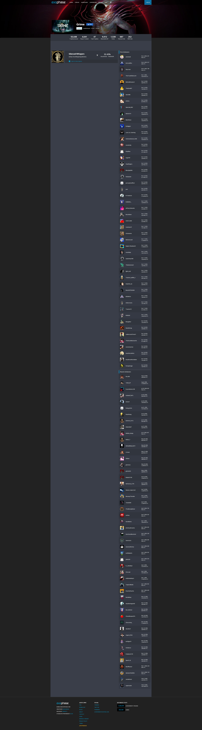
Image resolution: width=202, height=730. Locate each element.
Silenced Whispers (76, 54)
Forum (97, 28)
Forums (77, 2)
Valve (71, 713)
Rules (80, 709)
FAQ (80, 705)
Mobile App (82, 707)
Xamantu (64, 711)
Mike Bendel (66, 709)
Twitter (96, 707)
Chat (106, 2)
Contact (81, 714)
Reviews (100, 2)
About (81, 712)
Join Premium (83, 725)
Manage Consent (84, 718)
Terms (81, 723)
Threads (96, 705)
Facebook (97, 709)
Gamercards (84, 2)
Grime (80, 24)
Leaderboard (93, 2)
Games (71, 2)
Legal (80, 716)
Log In (148, 2)
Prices (92, 28)
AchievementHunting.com (101, 712)
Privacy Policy (83, 721)
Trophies (79, 28)
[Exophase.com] (59, 2)
